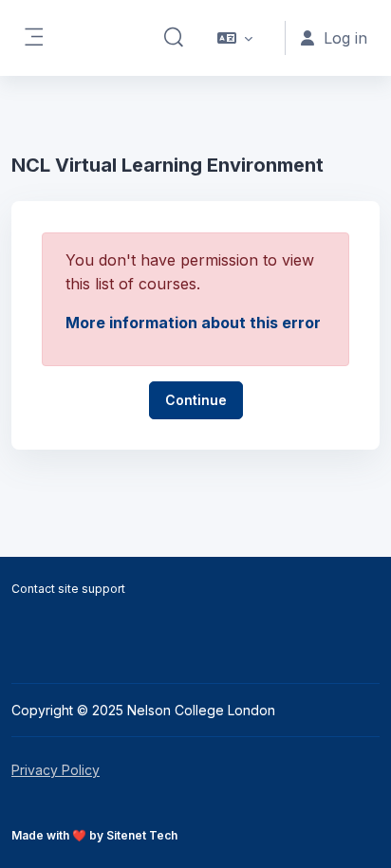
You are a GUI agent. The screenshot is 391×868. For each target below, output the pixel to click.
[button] (173, 38)
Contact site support (68, 589)
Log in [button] (345, 37)
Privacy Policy (55, 770)
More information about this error (193, 322)
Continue (196, 400)
